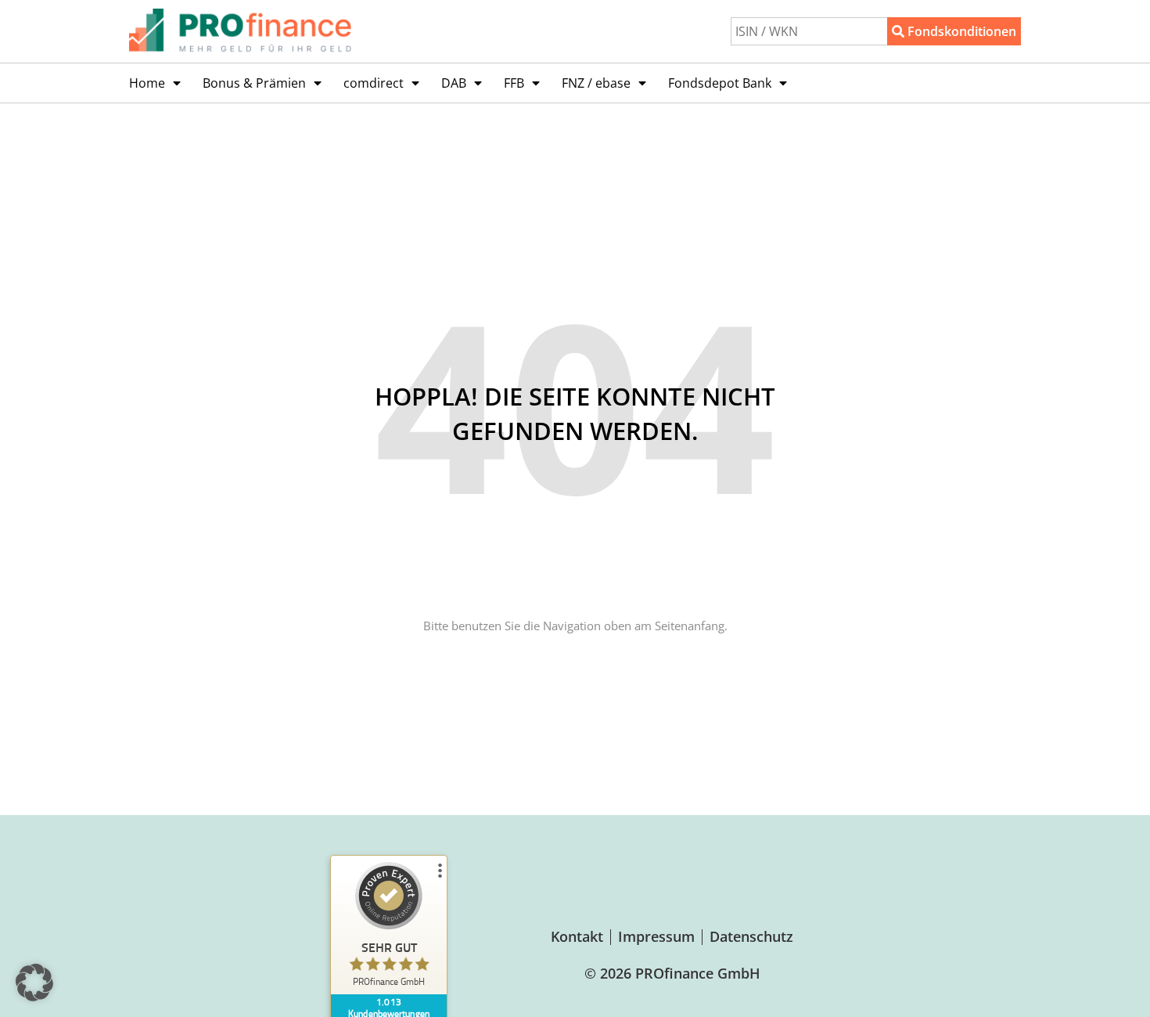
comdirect (373, 83)
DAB (453, 83)
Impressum (656, 936)
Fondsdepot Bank (719, 83)
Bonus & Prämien (254, 83)
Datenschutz (751, 936)
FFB (514, 83)
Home (147, 83)
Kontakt (577, 936)
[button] (34, 982)
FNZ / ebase (596, 83)
